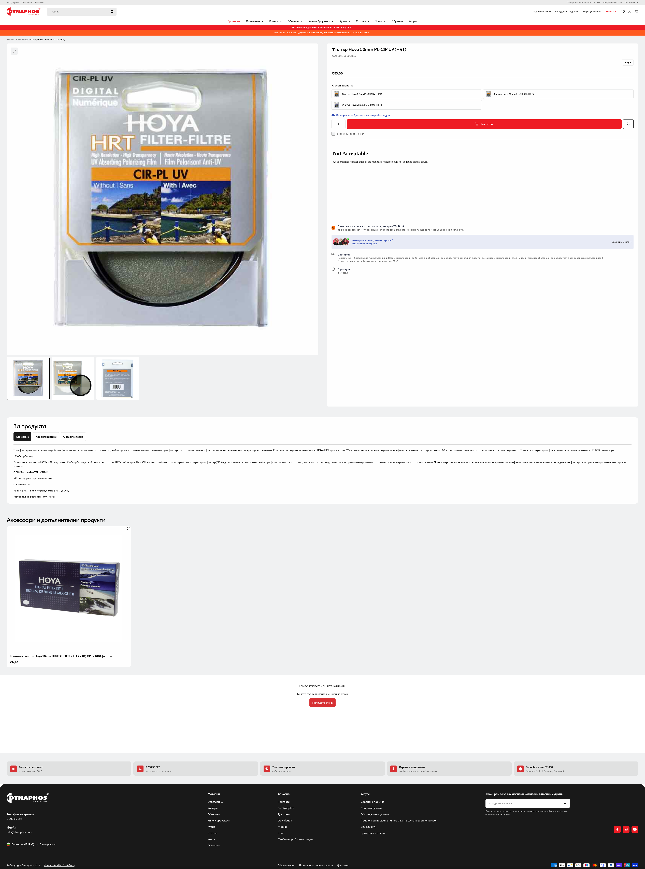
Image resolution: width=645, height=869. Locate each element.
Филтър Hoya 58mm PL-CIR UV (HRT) (513, 94)
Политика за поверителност (316, 865)
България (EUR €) (22, 844)
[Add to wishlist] (628, 124)
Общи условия (286, 865)
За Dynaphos (13, 2)
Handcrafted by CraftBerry (59, 865)
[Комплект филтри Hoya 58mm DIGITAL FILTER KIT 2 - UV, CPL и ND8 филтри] (68, 588)
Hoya (628, 62)
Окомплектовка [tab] (73, 436)
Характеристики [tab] (46, 436)
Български (630, 2)
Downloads (27, 2)
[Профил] (629, 11)
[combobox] (82, 12)
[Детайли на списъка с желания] (623, 11)
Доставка (39, 2)
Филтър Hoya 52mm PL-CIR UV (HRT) (362, 94)
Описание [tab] (22, 436)
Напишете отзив (322, 702)
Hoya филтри (22, 39)
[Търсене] (112, 11)
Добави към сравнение (349, 134)
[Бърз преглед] (125, 534)
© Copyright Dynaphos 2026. (24, 865)
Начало (10, 39)
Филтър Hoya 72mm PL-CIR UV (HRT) (362, 105)
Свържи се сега (620, 242)
